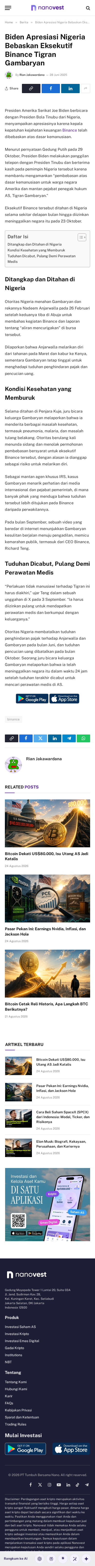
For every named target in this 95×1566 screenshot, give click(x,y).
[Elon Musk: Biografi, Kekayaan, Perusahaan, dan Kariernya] (18, 1148)
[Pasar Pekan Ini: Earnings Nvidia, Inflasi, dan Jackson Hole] (47, 898)
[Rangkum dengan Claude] (63, 1559)
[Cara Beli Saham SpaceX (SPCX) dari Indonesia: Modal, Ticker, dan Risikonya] (18, 1118)
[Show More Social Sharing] (85, 88)
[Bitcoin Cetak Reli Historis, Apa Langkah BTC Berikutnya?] (47, 974)
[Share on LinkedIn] (70, 88)
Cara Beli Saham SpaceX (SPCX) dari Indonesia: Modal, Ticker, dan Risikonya (63, 1117)
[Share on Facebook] (51, 88)
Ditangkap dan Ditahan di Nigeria (35, 244)
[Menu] (8, 7)
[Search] (87, 7)
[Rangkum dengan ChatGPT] (39, 1559)
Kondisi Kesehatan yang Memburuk (36, 250)
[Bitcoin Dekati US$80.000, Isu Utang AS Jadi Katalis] (47, 823)
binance (13, 719)
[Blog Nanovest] (47, 8)
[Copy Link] (31, 88)
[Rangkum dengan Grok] (74, 1559)
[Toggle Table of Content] (79, 237)
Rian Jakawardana (32, 75)
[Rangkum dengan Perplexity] (51, 1559)
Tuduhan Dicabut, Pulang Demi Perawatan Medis (42, 259)
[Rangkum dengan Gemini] (86, 1559)
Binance (69, 130)
